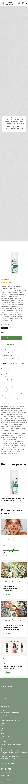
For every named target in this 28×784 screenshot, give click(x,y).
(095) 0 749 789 (5, 776)
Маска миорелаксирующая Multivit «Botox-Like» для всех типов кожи (12, 499)
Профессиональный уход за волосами (11, 744)
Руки (2, 739)
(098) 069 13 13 (5, 783)
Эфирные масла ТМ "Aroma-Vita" (10, 710)
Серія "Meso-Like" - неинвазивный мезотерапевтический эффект (10, 757)
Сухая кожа (4, 715)
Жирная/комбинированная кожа (10, 712)
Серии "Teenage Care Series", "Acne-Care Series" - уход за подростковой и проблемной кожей (14, 752)
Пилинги (3, 731)
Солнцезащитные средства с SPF (10, 720)
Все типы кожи (5, 718)
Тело (2, 733)
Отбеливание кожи (6, 761)
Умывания (3, 723)
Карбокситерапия (6, 726)
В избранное (10, 344)
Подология (4, 741)
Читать (8, 556)
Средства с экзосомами (7, 763)
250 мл (12, 328)
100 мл (4, 328)
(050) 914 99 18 (5, 779)
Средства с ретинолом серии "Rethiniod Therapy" (12, 747)
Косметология (5, 736)
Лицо (2, 728)
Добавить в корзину (11, 338)
